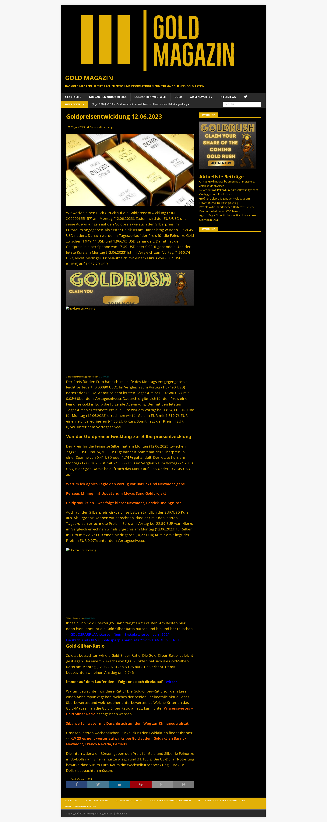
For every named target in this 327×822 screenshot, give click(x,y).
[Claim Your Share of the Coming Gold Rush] (227, 166)
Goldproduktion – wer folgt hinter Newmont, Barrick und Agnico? (123, 502)
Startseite (73, 97)
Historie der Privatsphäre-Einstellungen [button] (221, 800)
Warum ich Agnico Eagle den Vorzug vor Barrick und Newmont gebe (125, 483)
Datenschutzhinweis (96, 800)
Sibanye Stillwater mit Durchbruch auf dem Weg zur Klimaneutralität (127, 723)
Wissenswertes (201, 97)
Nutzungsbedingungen (128, 800)
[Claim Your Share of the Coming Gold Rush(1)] (130, 303)
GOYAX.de (104, 377)
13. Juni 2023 (78, 127)
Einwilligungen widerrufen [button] (80, 806)
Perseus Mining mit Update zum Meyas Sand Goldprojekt (116, 493)
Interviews (228, 97)
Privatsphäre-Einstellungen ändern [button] (170, 800)
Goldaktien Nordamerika (108, 97)
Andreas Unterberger (102, 127)
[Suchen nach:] (242, 104)
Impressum (71, 800)
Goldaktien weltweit (150, 97)
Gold (178, 97)
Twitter (170, 681)
